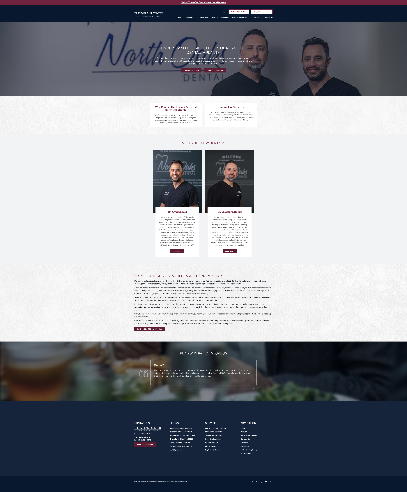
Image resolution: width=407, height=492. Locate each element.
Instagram (270, 482)
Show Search (224, 12)
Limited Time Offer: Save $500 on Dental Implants (203, 2)
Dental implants (141, 281)
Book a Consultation (262, 12)
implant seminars (171, 323)
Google (261, 482)
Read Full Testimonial (155, 379)
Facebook (252, 482)
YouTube (266, 482)
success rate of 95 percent (173, 288)
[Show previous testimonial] (246, 388)
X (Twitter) (257, 482)
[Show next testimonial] (253, 388)
